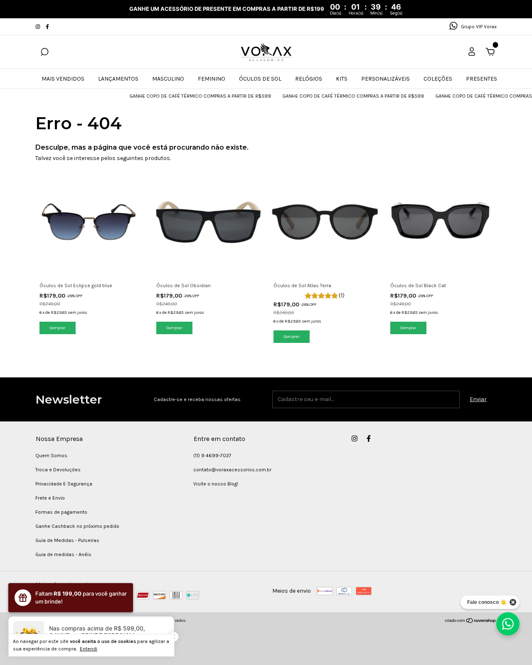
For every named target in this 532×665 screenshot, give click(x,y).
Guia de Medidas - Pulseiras (67, 540)
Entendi (88, 649)
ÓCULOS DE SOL (260, 78)
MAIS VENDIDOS (63, 78)
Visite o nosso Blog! (215, 484)
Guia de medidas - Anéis (63, 554)
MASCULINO (168, 78)
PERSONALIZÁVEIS (385, 78)
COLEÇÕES (438, 78)
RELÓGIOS (308, 78)
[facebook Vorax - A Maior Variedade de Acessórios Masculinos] (47, 27)
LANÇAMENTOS (118, 78)
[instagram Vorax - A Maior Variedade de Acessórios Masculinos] (38, 27)
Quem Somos (51, 455)
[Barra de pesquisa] (44, 53)
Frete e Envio (50, 498)
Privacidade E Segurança (63, 484)
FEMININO (211, 78)
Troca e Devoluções (58, 470)
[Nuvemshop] (471, 621)
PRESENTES (481, 78)
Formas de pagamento (61, 512)
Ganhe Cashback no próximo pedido (77, 526)
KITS (341, 78)
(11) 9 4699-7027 (212, 455)
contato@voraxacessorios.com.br (232, 470)
